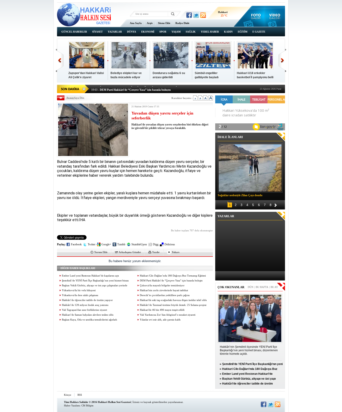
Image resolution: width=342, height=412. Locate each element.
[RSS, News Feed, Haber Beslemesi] (203, 15)
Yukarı (175, 252)
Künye (67, 394)
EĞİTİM (242, 31)
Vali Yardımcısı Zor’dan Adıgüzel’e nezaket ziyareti (167, 315)
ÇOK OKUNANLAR (231, 287)
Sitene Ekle (164, 23)
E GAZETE (258, 31)
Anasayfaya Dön (75, 97)
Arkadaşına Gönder (130, 252)
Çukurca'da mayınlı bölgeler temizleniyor (162, 285)
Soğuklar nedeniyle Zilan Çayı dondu (240, 195)
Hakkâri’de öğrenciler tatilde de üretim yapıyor (87, 300)
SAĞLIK (191, 31)
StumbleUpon (139, 244)
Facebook (76, 244)
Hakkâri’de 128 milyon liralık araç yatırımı (85, 305)
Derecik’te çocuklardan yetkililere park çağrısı (165, 295)
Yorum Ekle (100, 252)
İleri (282, 60)
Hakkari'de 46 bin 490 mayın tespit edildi (162, 310)
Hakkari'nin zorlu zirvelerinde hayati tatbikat (164, 290)
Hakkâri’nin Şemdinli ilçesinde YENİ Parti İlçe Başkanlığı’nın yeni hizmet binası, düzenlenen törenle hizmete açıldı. (249, 350)
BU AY (274, 287)
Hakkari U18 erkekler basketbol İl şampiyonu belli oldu (255, 77)
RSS (79, 394)
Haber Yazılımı (72, 405)
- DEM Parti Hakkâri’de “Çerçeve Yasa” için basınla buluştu (131, 88)
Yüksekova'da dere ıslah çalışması (80, 295)
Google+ (106, 244)
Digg (155, 244)
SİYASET (97, 31)
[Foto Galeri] (255, 16)
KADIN (228, 31)
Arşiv (150, 23)
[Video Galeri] (275, 16)
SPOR (162, 31)
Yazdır (156, 252)
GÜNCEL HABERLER (74, 31)
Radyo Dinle (182, 23)
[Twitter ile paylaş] (196, 15)
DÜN (250, 287)
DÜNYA (131, 31)
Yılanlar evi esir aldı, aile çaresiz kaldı (160, 319)
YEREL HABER (210, 31)
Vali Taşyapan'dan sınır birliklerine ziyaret (84, 310)
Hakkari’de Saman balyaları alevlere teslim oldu (88, 315)
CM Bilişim (87, 405)
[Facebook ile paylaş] (189, 15)
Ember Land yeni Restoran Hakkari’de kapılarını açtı (90, 275)
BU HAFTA (262, 287)
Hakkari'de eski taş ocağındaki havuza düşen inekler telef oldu (173, 300)
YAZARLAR (115, 31)
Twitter (91, 244)
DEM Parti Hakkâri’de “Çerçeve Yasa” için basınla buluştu (171, 280)
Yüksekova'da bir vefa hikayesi (79, 290)
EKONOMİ (147, 31)
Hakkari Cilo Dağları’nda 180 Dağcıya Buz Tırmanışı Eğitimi (173, 275)
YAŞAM (176, 31)
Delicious (169, 244)
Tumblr (121, 244)
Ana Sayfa (136, 23)
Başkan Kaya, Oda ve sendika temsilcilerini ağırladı (89, 319)
